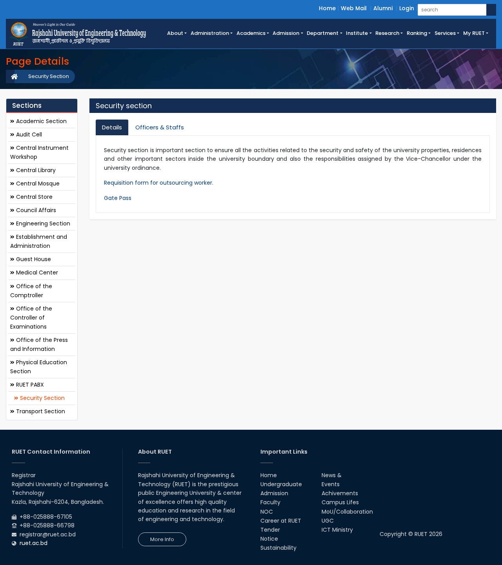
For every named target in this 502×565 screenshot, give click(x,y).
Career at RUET (280, 521)
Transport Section (40, 411)
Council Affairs (35, 210)
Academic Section (41, 121)
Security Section (48, 76)
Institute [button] (357, 33)
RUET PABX (29, 385)
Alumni (383, 8)
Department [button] (322, 33)
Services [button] (445, 33)
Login (406, 8)
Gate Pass (117, 198)
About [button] (175, 33)
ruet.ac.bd (33, 543)
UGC (328, 521)
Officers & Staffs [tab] (159, 127)
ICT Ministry (337, 530)
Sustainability (278, 548)
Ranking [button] (417, 33)
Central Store (34, 197)
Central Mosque (37, 183)
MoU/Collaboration (347, 512)
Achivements (340, 493)
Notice (269, 539)
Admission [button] (286, 33)
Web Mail (354, 8)
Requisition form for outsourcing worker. (158, 183)
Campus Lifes (340, 502)
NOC (266, 512)
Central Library (35, 170)
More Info (162, 539)
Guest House (33, 259)
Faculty (270, 502)
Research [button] (387, 33)
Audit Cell (28, 134)
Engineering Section (42, 223)
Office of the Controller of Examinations (31, 318)
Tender (270, 530)
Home (327, 8)
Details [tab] (112, 127)
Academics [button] (251, 33)
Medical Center (36, 272)
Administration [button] (210, 33)
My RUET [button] (474, 33)
